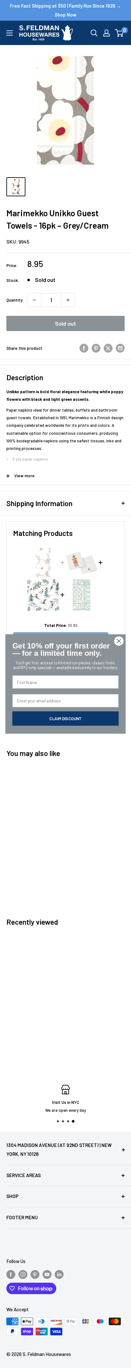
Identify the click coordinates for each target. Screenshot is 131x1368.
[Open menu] (9, 33)
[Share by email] (120, 348)
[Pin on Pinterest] (96, 348)
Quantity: (15, 300)
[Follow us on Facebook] (10, 1274)
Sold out (65, 323)
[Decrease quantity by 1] (34, 300)
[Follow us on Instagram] (22, 1274)
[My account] (106, 32)
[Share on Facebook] (83, 348)
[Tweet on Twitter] (108, 348)
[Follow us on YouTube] (47, 1274)
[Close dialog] (118, 641)
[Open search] (94, 32)
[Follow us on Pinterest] (35, 1274)
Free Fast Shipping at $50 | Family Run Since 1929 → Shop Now (65, 10)
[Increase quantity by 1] (68, 300)
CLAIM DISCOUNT (65, 718)
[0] (119, 33)
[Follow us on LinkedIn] (59, 1274)
